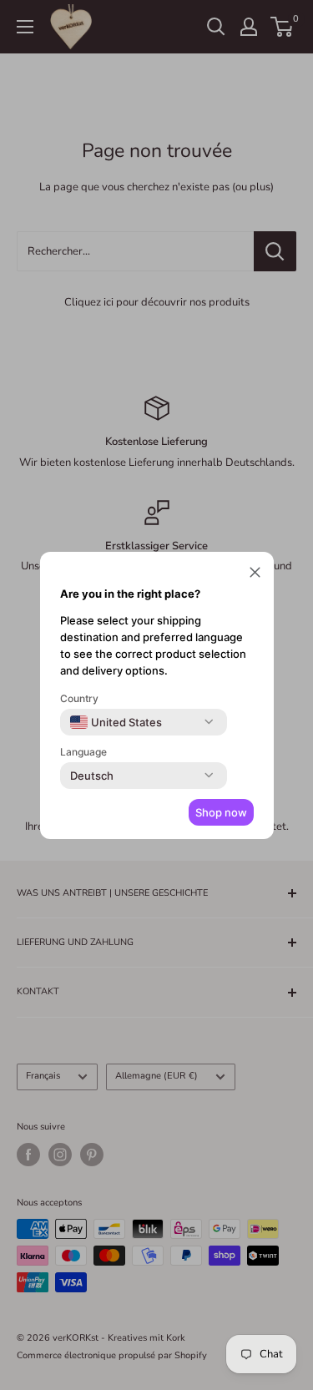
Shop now (221, 812)
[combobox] (116, 722)
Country (79, 698)
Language (83, 752)
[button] (255, 574)
